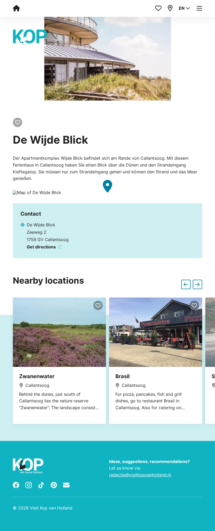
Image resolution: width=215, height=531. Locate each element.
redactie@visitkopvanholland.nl (140, 474)
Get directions (41, 246)
